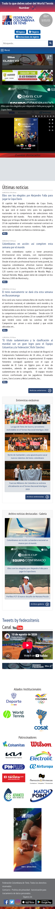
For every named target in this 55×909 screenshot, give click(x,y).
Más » (5, 233)
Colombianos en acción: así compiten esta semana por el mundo (27, 245)
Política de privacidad (21, 889)
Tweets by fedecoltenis (20, 620)
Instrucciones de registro (28, 36)
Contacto (6, 889)
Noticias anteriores (38, 390)
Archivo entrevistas (35, 496)
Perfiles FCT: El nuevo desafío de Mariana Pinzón (27, 596)
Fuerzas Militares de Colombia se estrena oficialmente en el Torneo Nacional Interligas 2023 (27, 486)
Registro (35, 31)
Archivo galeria (37, 604)
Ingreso (21, 31)
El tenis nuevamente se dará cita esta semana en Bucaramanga (27, 293)
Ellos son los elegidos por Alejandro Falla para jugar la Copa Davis (27, 197)
